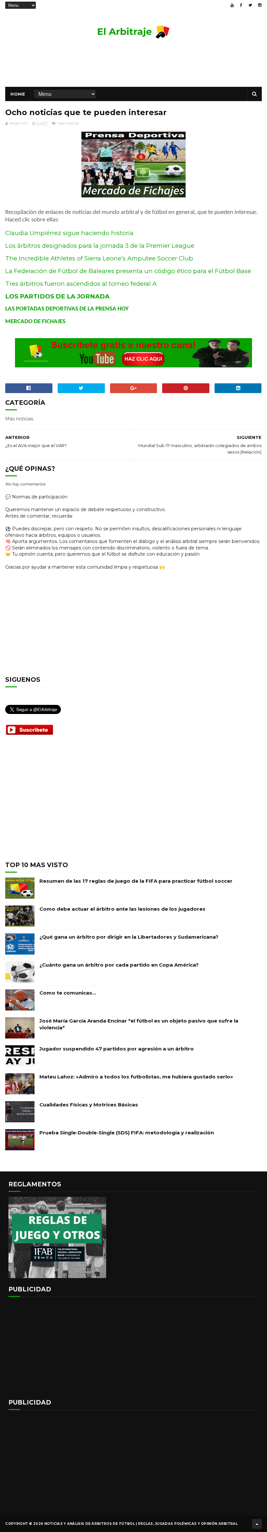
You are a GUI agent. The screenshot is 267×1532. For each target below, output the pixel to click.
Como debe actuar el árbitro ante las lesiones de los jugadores (122, 909)
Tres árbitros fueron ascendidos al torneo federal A (81, 283)
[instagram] (260, 5)
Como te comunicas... (67, 993)
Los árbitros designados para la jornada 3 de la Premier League (100, 245)
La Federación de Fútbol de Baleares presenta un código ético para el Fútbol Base (128, 271)
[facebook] (241, 5)
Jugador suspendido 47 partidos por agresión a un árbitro (116, 1049)
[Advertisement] (133, 65)
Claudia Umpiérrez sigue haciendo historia (69, 233)
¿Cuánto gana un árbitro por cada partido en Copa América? (119, 965)
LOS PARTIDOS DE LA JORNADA (57, 296)
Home (17, 94)
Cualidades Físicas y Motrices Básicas (88, 1105)
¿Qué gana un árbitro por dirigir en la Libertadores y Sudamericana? (128, 937)
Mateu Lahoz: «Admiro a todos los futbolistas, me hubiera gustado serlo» (136, 1077)
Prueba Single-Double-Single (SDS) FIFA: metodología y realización (126, 1132)
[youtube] (232, 5)
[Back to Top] (257, 1524)
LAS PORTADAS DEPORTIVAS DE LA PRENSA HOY (67, 309)
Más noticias (68, 123)
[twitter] (250, 5)
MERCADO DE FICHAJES (35, 322)
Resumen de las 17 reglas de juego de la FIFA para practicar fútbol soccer (135, 881)
